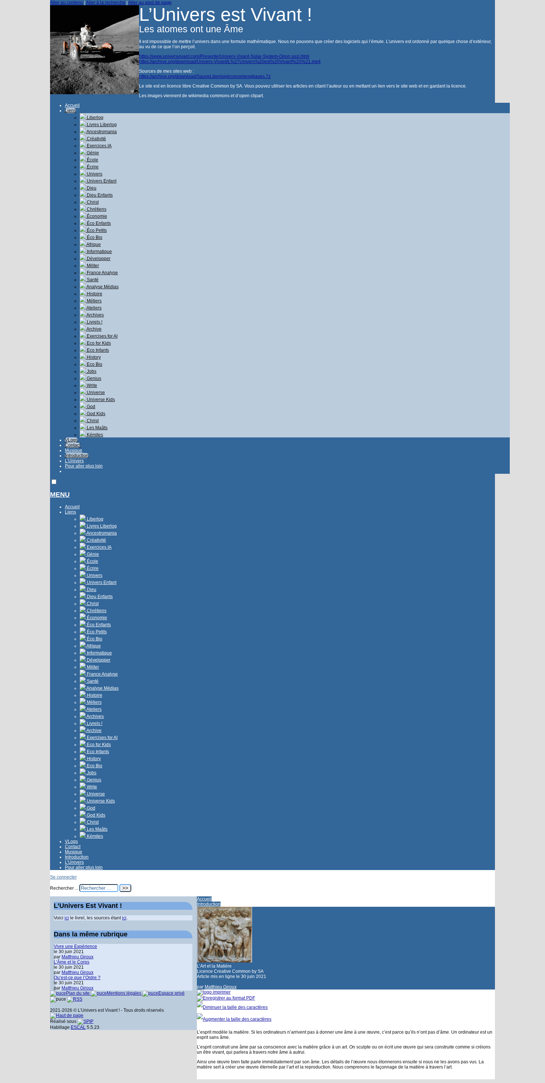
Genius (93, 378)
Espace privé (171, 993)
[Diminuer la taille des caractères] (232, 1007)
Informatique (99, 251)
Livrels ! (94, 322)
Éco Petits (96, 230)
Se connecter (63, 877)
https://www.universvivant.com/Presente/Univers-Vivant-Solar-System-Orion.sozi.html (224, 56)
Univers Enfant (101, 181)
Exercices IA (99, 145)
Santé (92, 279)
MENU (60, 494)
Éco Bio (94, 237)
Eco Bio (94, 364)
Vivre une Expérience (75, 946)
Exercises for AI (102, 336)
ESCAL (78, 1027)
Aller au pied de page (150, 2)
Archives (95, 315)
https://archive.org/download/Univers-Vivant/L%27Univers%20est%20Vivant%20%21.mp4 (230, 61)
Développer (98, 258)
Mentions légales (124, 993)
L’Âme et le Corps (71, 962)
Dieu (91, 188)
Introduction (77, 455)
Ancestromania (101, 131)
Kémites (94, 434)
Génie (92, 152)
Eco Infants (97, 350)
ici (67, 917)
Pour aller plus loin (84, 466)
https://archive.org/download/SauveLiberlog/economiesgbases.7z (205, 76)
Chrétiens (96, 209)
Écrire (92, 167)
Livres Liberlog (101, 124)
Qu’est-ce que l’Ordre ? (77, 977)
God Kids (95, 413)
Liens (70, 110)
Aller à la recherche (105, 2)
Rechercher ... (64, 888)
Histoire (94, 293)
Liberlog (94, 117)
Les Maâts (97, 427)
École (92, 160)
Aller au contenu (66, 2)
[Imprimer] (214, 992)
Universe (95, 392)
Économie (96, 216)
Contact (72, 445)
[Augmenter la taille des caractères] (234, 1019)
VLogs (71, 440)
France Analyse (102, 272)
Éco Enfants (98, 223)
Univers (94, 174)
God (90, 406)
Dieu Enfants (99, 195)
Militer (92, 265)
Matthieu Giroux (221, 987)
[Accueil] (94, 92)
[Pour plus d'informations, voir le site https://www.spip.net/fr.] (85, 1021)
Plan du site (78, 993)
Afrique (93, 244)
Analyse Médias (102, 286)
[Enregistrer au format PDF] (226, 998)
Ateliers (94, 308)
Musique (73, 450)
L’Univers (74, 460)
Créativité (96, 138)
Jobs (91, 371)
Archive (94, 329)
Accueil (72, 105)
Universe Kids (100, 399)
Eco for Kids (98, 343)
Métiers (94, 300)
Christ (92, 202)
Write (91, 385)
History (93, 357)
